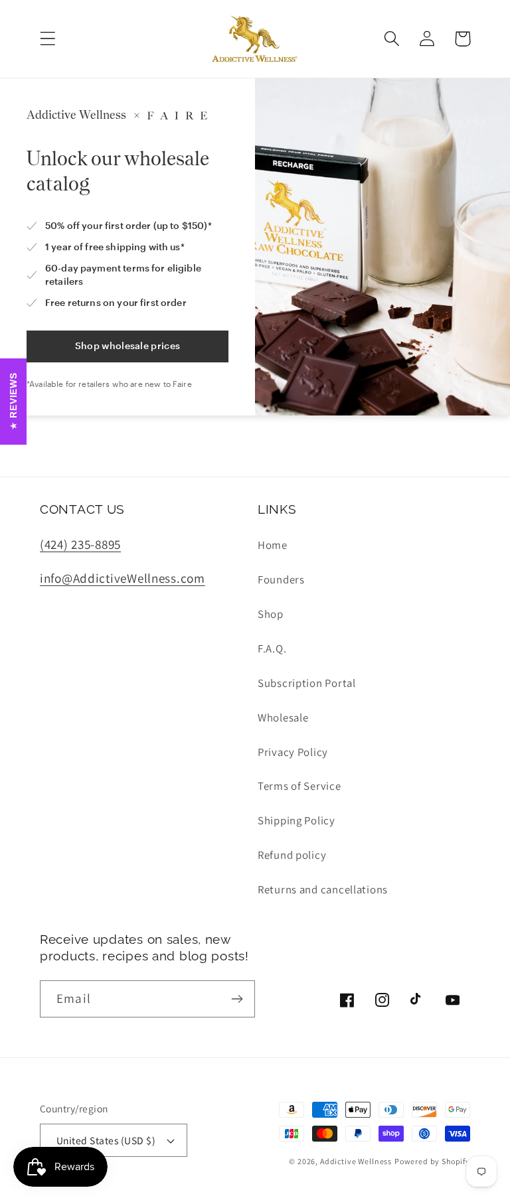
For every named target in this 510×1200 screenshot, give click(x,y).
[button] (48, 38)
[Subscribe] (236, 998)
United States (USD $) (105, 1140)
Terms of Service (299, 786)
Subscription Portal (307, 683)
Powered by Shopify (432, 1161)
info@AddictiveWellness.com (122, 578)
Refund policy (292, 855)
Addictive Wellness (356, 1161)
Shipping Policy (296, 820)
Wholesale (283, 717)
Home (273, 545)
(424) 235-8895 (80, 544)
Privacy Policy (293, 752)
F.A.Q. (272, 648)
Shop (271, 614)
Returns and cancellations (323, 889)
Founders (281, 579)
